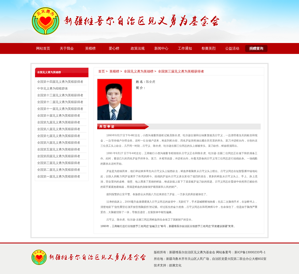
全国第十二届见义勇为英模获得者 (60, 102)
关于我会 (67, 48)
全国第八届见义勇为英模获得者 (58, 129)
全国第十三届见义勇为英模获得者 (60, 95)
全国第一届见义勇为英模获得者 (58, 176)
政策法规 (138, 48)
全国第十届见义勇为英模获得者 (58, 115)
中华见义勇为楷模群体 (52, 88)
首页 (101, 71)
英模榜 (90, 48)
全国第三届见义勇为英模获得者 (58, 163)
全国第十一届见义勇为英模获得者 (60, 108)
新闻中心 (161, 48)
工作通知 (185, 48)
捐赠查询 (256, 48)
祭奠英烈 (209, 48)
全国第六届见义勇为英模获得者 (58, 142)
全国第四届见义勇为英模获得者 (58, 156)
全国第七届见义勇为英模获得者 (58, 136)
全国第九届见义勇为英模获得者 (58, 122)
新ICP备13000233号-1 (250, 252)
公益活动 (232, 48)
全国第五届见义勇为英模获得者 (58, 149)
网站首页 (43, 48)
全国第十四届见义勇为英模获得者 (60, 81)
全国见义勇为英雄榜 (49, 72)
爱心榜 (114, 48)
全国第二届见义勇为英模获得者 (58, 169)
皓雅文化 (175, 265)
